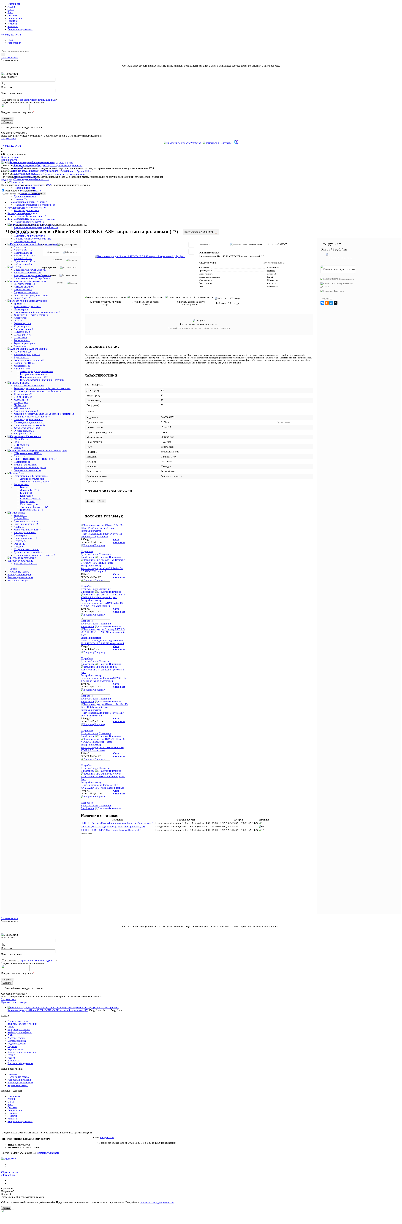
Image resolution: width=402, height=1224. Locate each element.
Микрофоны (27, 501)
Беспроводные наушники (35, 374)
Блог (10, 12)
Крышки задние (30, 498)
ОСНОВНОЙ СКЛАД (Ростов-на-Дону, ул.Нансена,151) (111, 830)
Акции (11, 6)
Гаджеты (12, 1046)
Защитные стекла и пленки (22, 1023)
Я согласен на (30, 99)
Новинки (12, 569)
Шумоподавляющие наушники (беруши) (42, 380)
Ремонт (11, 1055)
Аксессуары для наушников (36, 371)
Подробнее (87, 586)
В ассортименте (30, 190)
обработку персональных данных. (38, 99)
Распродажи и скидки (19, 574)
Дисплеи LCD (29, 490)
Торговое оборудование (20, 1063)
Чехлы (11, 1026)
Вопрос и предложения (20, 29)
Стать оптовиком (119, 610)
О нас (11, 9)
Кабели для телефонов (20, 1032)
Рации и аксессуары (18, 1021)
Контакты (13, 26)
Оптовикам (14, 4)
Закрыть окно (8, 138)
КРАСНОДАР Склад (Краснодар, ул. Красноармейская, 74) (113, 826)
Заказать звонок (9, 57)
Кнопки (26, 493)
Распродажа (14, 1060)
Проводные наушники (34, 377)
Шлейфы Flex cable (31, 509)
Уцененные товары (18, 580)
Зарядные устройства (19, 1029)
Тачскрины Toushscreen (34, 507)
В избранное (87, 591)
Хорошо (6, 1208)
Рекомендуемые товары (20, 577)
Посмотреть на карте (48, 1152)
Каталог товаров (10, 157)
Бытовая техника (17, 1040)
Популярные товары (18, 571)
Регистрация (14, 42)
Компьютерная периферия (22, 1052)
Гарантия (12, 20)
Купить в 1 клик (89, 589)
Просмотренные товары (14, 1002)
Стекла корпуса (29, 504)
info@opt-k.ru (107, 1137)
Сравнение (105, 589)
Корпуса (26, 495)
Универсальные (30, 193)
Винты (24, 487)
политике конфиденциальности (157, 1202)
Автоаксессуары (16, 1038)
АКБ (10, 1035)
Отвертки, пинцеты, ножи (35, 481)
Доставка (12, 15)
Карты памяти (15, 1049)
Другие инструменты (32, 478)
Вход (10, 40)
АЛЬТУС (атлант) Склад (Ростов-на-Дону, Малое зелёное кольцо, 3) (117, 823)
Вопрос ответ (15, 18)
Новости (12, 23)
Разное (11, 1057)
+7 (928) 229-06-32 (11, 34)
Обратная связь (9, 1172)
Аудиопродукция (17, 1043)
